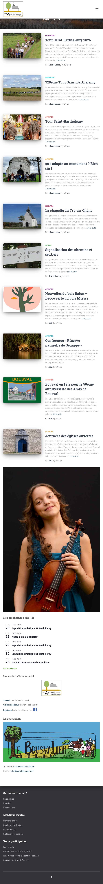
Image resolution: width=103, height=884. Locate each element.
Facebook (51, 877)
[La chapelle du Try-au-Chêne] (22, 216)
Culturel (49, 206)
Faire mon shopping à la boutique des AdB (21, 856)
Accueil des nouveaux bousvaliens (30, 662)
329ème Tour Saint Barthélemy (70, 82)
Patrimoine (50, 36)
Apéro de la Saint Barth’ (25, 636)
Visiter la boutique (11, 705)
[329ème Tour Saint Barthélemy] (22, 88)
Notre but (7, 803)
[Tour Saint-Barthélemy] (22, 127)
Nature (48, 245)
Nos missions (9, 808)
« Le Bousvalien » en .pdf (23, 767)
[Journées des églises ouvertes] (22, 441)
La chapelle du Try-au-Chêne (68, 210)
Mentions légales (10, 821)
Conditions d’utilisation (13, 825)
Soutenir (7, 700)
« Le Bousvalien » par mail (22, 771)
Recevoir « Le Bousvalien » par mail (17, 851)
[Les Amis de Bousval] (14, 9)
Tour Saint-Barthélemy (64, 121)
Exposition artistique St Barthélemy (31, 628)
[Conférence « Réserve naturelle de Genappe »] (22, 346)
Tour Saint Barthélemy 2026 (68, 40)
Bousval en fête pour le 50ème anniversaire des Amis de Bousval (69, 389)
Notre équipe (8, 799)
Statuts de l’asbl (9, 830)
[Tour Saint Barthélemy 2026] (22, 45)
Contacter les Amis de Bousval (16, 860)
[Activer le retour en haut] (97, 878)
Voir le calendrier (10, 668)
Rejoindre (7, 710)
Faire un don (8, 847)
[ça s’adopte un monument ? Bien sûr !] (22, 169)
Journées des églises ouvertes (69, 436)
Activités (49, 117)
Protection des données (13, 834)
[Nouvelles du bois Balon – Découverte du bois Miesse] (22, 299)
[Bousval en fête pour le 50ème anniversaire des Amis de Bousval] (22, 390)
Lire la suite (60, 60)
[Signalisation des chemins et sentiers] (22, 255)
